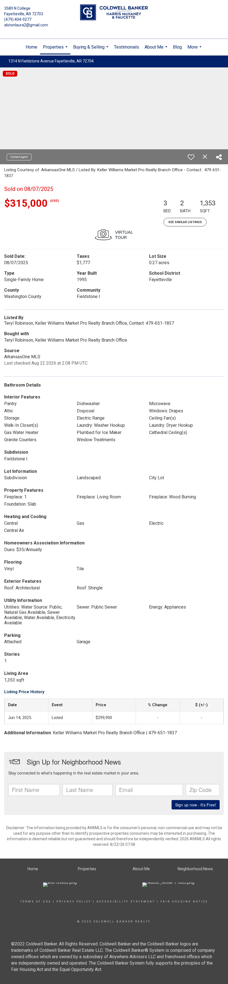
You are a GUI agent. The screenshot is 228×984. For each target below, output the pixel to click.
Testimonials (126, 47)
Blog (177, 47)
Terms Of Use (35, 901)
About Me (157, 49)
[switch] (191, 157)
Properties (56, 49)
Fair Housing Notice (184, 901)
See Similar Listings (185, 222)
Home (31, 47)
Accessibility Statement (125, 901)
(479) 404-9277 (17, 19)
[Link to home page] (114, 12)
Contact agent (19, 156)
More (195, 49)
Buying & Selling (91, 49)
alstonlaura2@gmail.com (26, 25)
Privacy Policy (73, 901)
